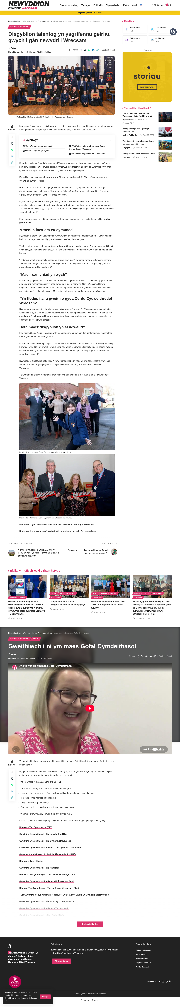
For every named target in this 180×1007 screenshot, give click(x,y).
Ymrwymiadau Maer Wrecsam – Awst (139, 154)
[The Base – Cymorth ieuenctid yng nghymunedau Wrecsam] (165, 145)
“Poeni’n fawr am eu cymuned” (39, 146)
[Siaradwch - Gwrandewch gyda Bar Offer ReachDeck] (173, 31)
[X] (155, 5)
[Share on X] (85, 50)
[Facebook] (152, 5)
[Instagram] (158, 5)
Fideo (35, 639)
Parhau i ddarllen (90, 924)
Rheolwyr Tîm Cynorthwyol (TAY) (35, 827)
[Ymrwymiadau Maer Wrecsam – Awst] (165, 157)
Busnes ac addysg (19, 27)
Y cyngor (126, 148)
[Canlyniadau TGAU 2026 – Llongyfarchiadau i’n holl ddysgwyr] (69, 586)
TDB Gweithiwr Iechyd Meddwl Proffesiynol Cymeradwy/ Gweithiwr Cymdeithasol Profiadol (64, 895)
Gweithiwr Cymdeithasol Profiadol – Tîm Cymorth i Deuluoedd (50, 848)
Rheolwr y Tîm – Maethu (31, 861)
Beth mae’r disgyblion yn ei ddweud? (88, 154)
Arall (124, 135)
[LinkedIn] (161, 5)
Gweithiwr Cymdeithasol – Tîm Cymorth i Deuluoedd (45, 841)
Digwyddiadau (128, 120)
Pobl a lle (141, 120)
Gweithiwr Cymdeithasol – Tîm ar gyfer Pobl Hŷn (43, 834)
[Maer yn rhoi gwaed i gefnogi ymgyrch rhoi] (165, 132)
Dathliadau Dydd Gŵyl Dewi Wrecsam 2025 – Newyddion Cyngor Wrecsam (56, 524)
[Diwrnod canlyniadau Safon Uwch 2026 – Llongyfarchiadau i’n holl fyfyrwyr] (110, 586)
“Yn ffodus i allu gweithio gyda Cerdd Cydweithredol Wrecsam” (87, 147)
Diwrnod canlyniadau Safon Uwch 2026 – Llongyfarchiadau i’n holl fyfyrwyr (108, 605)
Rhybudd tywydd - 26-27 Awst (90, 13)
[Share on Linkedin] (93, 50)
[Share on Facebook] (81, 50)
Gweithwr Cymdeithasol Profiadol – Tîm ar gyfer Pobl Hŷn (47, 854)
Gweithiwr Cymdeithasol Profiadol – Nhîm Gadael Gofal (46, 881)
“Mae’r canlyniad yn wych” (37, 151)
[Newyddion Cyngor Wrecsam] (28, 5)
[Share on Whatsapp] (89, 50)
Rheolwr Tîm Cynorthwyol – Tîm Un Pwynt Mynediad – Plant (49, 888)
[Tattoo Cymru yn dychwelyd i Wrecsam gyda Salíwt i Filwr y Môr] (165, 117)
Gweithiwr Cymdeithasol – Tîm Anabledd (39, 868)
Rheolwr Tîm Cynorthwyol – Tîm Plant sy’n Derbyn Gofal (47, 875)
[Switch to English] (141, 5)
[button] (45, 996)
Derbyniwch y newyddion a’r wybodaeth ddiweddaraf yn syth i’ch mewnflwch (57, 531)
